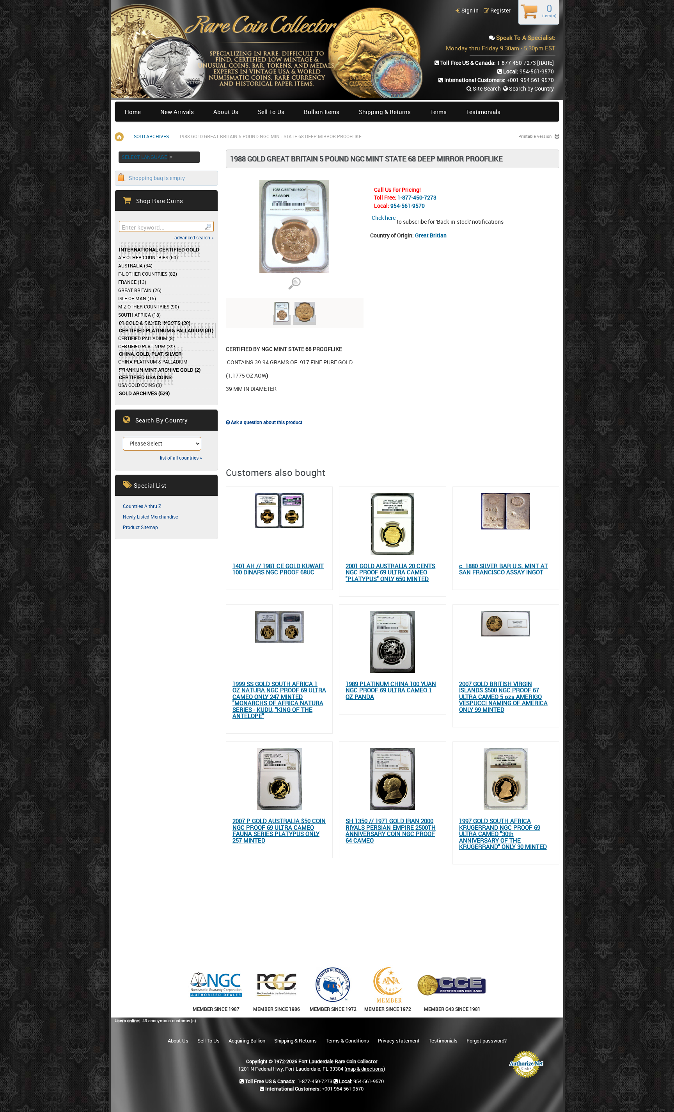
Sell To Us (271, 112)
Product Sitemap (140, 527)
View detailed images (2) (294, 283)
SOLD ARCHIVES (151, 136)
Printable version (535, 136)
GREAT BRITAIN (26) (139, 290)
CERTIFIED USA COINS (145, 377)
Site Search (486, 88)
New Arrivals (177, 112)
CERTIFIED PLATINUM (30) (146, 346)
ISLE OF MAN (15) (137, 298)
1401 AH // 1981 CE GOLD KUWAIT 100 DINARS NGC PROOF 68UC (278, 569)
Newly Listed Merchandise (150, 516)
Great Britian (431, 235)
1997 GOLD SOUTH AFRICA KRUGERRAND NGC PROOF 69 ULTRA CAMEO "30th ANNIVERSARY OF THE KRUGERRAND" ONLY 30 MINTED (503, 834)
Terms (438, 112)
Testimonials (483, 112)
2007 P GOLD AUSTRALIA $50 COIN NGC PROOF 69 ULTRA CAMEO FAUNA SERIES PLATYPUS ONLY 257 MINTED (279, 830)
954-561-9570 (407, 205)
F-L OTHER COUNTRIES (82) (147, 274)
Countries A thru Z (142, 506)
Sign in (469, 10)
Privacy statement (399, 1040)
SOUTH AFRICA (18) (139, 315)
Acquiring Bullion (247, 1040)
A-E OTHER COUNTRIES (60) (148, 257)
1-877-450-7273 (416, 197)
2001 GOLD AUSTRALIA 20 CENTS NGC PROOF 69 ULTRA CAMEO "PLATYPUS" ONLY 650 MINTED (390, 572)
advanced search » (194, 237)
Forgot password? (486, 1040)
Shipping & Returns (385, 112)
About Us (225, 112)
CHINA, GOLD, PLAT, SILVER (150, 354)
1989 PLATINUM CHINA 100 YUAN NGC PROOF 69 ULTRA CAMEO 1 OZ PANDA (391, 690)
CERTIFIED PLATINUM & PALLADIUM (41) (166, 330)
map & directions (364, 1068)
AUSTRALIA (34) (135, 265)
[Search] (207, 226)
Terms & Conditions (347, 1040)
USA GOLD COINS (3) (140, 385)
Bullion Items (321, 112)
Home (133, 112)
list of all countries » (181, 457)
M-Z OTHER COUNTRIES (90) (148, 306)
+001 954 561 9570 (530, 80)
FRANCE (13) (132, 282)
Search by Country (531, 88)
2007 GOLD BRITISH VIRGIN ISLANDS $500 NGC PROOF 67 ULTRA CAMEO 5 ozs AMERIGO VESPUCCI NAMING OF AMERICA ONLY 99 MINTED (503, 697)
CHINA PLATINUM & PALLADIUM (153, 361)
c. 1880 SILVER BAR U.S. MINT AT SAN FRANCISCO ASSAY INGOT (503, 569)
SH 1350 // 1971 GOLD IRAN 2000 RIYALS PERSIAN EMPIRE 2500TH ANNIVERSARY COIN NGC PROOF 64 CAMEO (391, 830)
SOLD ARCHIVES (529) (144, 393)
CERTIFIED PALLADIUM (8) (146, 338)
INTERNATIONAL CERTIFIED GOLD (159, 249)
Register (500, 10)
